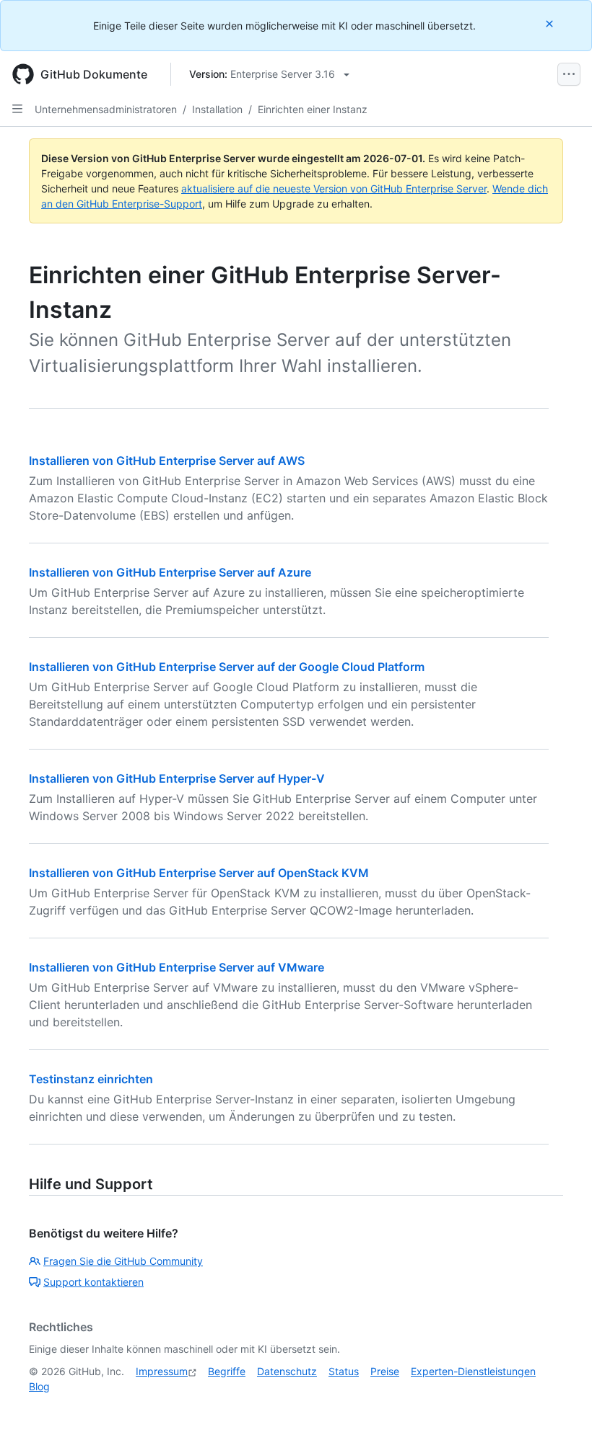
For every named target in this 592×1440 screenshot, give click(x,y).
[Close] (550, 23)
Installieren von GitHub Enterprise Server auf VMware (176, 967)
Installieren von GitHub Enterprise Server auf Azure (170, 572)
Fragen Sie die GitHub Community (123, 1261)
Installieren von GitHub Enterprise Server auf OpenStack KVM (199, 873)
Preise (384, 1371)
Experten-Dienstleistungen (473, 1371)
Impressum (162, 1371)
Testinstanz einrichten (91, 1079)
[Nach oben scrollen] (560, 1408)
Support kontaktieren (93, 1282)
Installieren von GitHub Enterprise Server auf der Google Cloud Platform (227, 666)
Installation (217, 109)
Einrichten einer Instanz (312, 109)
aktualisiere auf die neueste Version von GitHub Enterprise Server (334, 188)
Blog (39, 1386)
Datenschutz (287, 1371)
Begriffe (226, 1371)
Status (343, 1371)
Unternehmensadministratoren (106, 109)
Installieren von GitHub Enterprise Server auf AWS (167, 460)
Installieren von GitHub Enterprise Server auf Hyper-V (177, 778)
